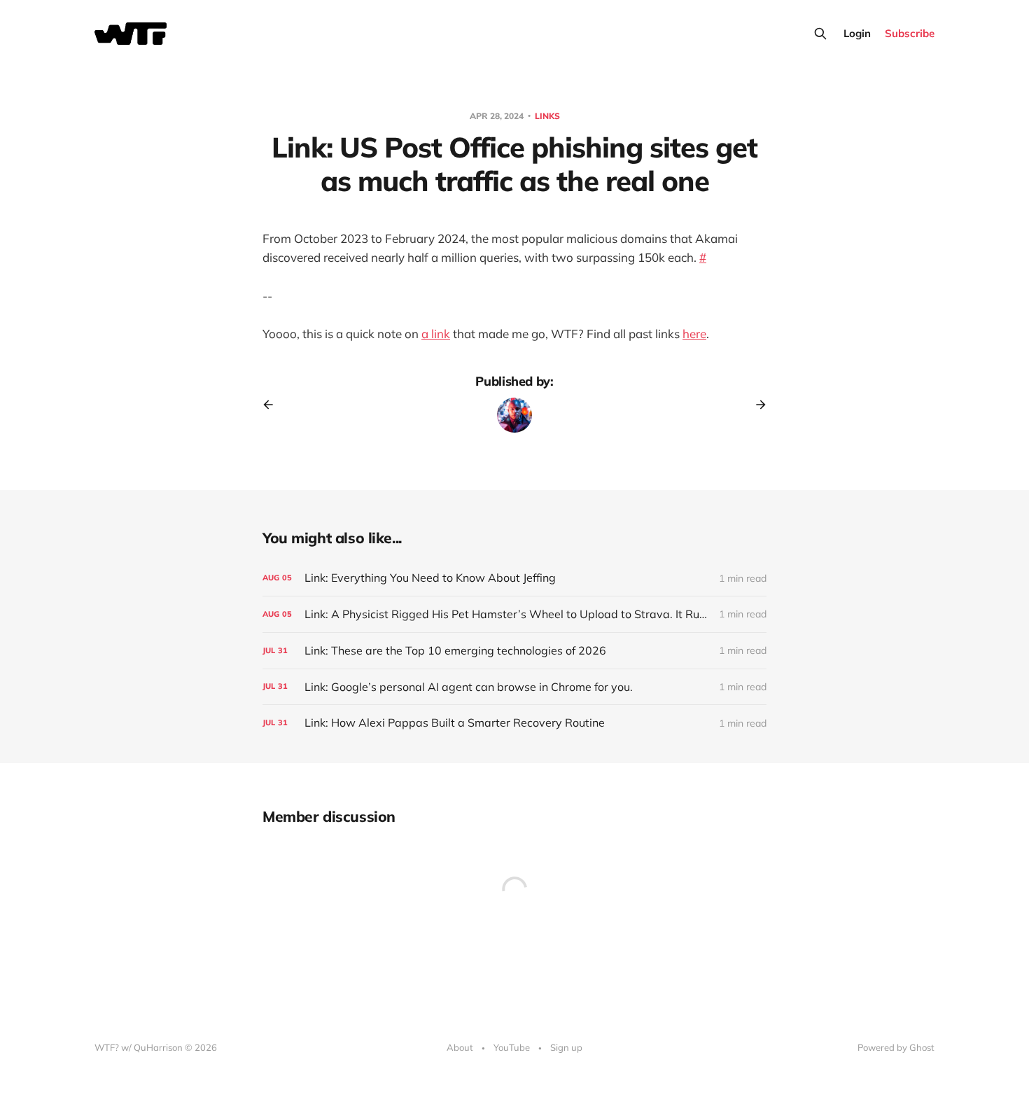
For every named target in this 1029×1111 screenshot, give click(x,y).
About (460, 1047)
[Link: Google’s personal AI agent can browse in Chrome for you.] (514, 687)
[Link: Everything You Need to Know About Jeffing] (514, 578)
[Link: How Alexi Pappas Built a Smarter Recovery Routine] (514, 723)
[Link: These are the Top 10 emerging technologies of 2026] (514, 651)
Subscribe (909, 33)
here (694, 333)
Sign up (566, 1047)
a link (435, 333)
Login (857, 33)
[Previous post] (273, 404)
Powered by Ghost (896, 1047)
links (547, 116)
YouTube (511, 1047)
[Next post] (756, 404)
